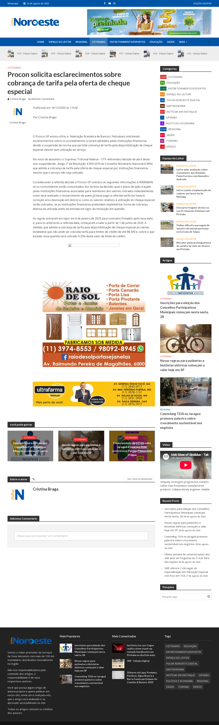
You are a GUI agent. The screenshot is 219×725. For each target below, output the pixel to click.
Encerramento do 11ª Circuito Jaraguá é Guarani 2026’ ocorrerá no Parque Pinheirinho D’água (132, 448)
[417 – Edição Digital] (113, 53)
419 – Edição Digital (61, 53)
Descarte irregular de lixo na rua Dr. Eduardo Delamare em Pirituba (193, 211)
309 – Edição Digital (138, 660)
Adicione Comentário (43, 98)
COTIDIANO (98, 41)
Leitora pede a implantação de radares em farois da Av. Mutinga (193, 193)
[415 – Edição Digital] (181, 53)
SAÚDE (171, 41)
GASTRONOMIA (175, 669)
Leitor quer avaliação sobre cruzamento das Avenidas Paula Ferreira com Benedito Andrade (192, 174)
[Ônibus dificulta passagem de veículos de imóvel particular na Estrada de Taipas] (167, 224)
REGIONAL (81, 41)
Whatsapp (13, 3)
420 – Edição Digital (27, 53)
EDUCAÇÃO (156, 41)
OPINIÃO (204, 675)
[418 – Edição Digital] (78, 53)
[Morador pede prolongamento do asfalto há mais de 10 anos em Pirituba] (167, 242)
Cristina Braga (18, 98)
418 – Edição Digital (95, 53)
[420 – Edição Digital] (11, 53)
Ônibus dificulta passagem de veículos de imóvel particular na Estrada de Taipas (193, 228)
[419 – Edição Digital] (44, 53)
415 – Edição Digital (197, 53)
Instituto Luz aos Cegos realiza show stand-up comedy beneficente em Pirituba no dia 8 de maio (141, 650)
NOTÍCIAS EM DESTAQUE (180, 675)
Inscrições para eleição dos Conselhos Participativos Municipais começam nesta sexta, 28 (30, 448)
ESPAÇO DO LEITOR (60, 41)
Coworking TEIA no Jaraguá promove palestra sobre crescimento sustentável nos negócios (181, 420)
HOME (40, 41)
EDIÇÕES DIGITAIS (203, 3)
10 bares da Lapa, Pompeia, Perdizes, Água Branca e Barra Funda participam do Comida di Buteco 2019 (142, 677)
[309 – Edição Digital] (118, 663)
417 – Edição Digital (129, 53)
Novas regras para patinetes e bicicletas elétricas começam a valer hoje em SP (81, 448)
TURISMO (183, 686)
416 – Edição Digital (163, 53)
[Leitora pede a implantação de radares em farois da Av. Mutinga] (167, 189)
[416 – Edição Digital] (147, 53)
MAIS (182, 41)
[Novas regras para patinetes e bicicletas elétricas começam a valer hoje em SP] (185, 338)
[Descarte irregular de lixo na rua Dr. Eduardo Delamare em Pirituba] (167, 207)
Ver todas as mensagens (139, 479)
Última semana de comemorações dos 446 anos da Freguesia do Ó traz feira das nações (187, 558)
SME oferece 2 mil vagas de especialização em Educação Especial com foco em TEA (186, 571)
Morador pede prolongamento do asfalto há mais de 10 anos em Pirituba (193, 246)
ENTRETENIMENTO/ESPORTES (127, 41)
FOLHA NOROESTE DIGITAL (182, 663)
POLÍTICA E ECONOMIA (179, 681)
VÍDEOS (197, 686)
